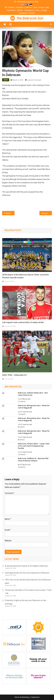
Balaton (11, 7)
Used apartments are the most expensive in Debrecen (27, 573)
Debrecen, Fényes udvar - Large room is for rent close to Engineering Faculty (33, 446)
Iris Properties (13, 386)
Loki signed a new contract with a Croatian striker (23, 322)
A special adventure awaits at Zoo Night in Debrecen (26, 566)
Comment (9, 493)
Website (8, 541)
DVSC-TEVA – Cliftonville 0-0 (14, 375)
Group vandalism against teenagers (47, 213)
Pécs (37, 10)
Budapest (19, 7)
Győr (47, 7)
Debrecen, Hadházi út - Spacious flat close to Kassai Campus (33, 459)
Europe (41, 7)
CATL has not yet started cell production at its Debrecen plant (28, 581)
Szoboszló (23, 13)
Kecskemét (11, 10)
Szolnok (32, 13)
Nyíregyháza (29, 10)
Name (8, 519)
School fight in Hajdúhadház (10, 213)
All (6, 7)
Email (8, 530)
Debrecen (28, 7)
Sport (6, 80)
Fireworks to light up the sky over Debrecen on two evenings (25, 602)
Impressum (35, 697)
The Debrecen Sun (29, 18)
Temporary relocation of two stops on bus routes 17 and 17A (28, 592)
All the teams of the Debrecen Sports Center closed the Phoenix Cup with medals (25, 276)
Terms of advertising (22, 697)
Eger (35, 7)
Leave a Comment (34, 80)
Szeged (44, 10)
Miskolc (20, 10)
